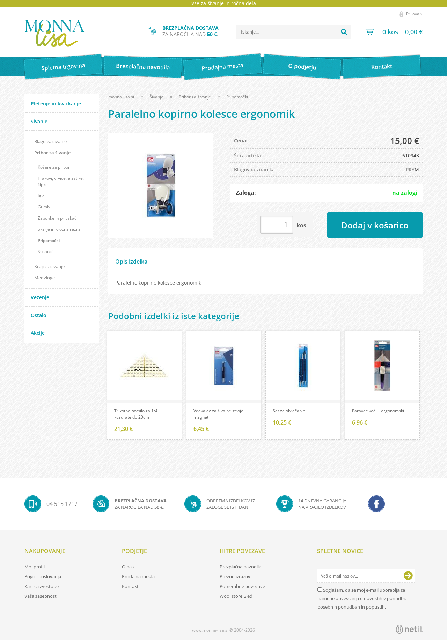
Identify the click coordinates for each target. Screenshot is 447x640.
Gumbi (44, 207)
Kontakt (382, 66)
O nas (128, 567)
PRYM (412, 169)
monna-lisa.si (121, 97)
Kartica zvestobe (41, 586)
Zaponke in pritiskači (58, 218)
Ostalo (38, 315)
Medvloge (44, 277)
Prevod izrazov (235, 576)
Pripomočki (49, 240)
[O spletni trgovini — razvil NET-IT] (409, 629)
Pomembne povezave (242, 586)
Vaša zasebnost (40, 596)
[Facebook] (376, 503)
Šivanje (39, 121)
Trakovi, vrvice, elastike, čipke (61, 181)
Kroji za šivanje (49, 266)
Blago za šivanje (50, 141)
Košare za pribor (54, 167)
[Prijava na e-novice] (408, 575)
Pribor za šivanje (52, 152)
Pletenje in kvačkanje (56, 103)
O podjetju (302, 67)
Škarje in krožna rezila (59, 229)
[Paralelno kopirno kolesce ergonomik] (160, 185)
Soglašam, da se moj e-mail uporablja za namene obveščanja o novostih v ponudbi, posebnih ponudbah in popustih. (361, 598)
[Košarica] (394, 32)
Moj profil (34, 567)
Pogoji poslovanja (42, 576)
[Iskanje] (344, 32)
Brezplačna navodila (143, 66)
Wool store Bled (236, 596)
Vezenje (40, 297)
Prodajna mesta (222, 66)
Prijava (414, 14)
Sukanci (45, 252)
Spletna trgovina (63, 66)
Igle (41, 196)
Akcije (38, 333)
